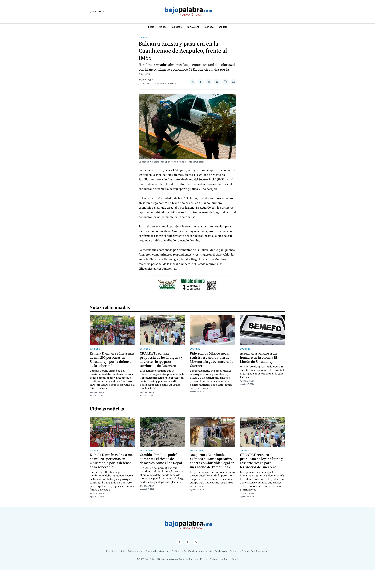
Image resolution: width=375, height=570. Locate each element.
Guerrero (176, 27)
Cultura (209, 27)
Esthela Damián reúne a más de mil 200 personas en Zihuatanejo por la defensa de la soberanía (112, 359)
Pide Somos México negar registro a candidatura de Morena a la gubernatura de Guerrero (211, 359)
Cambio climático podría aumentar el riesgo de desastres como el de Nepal (161, 458)
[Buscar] (104, 12)
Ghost (227, 559)
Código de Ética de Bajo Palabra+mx (249, 551)
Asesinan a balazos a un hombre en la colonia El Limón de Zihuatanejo (258, 357)
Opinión (222, 27)
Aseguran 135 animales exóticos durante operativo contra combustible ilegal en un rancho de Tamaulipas (212, 460)
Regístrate (111, 551)
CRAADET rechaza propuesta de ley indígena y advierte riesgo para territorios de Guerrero (161, 359)
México (163, 27)
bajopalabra (146, 80)
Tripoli (235, 559)
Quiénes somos (135, 551)
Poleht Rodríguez (200, 389)
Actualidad (193, 27)
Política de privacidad (157, 551)
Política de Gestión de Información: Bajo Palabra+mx (199, 551)
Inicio (151, 27)
